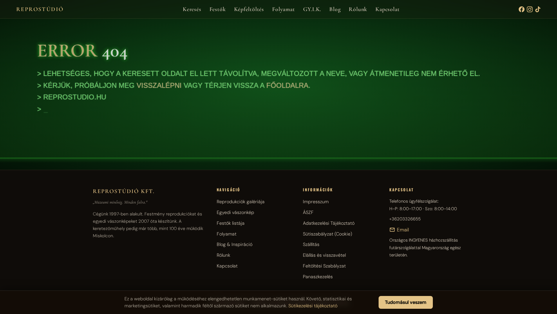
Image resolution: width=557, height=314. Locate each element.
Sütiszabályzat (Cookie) (327, 234)
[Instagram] (530, 9)
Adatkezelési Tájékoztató (329, 223)
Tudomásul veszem (405, 302)
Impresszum (316, 202)
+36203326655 (405, 219)
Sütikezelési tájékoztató (312, 306)
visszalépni (159, 85)
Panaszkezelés (318, 277)
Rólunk (358, 9)
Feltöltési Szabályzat (324, 266)
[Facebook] (522, 9)
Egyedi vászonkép (235, 212)
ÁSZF (308, 212)
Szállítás (311, 244)
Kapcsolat (387, 9)
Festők (217, 9)
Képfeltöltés (249, 9)
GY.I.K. (312, 9)
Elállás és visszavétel (324, 255)
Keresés (192, 9)
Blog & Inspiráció (234, 244)
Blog (335, 9)
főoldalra (287, 85)
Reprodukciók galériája (241, 202)
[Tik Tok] (538, 9)
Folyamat (283, 9)
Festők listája (231, 223)
